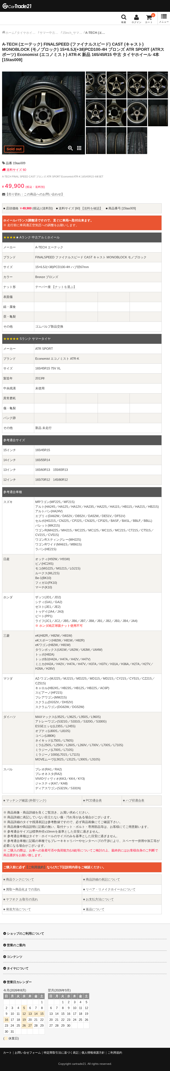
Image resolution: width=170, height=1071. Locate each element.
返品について (93, 909)
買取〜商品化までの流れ (21, 889)
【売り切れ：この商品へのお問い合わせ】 (34, 194)
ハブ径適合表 (133, 800)
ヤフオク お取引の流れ (20, 899)
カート (7, 1052)
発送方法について (17, 909)
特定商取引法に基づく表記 (61, 1052)
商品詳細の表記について (101, 879)
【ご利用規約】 (36, 867)
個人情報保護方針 (93, 1052)
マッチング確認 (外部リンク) (24, 800)
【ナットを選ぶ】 (64, 287)
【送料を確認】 (92, 208)
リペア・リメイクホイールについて (109, 889)
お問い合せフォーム (28, 1052)
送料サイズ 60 (16, 169)
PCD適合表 (92, 800)
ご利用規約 (115, 1052)
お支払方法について (98, 899)
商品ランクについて (18, 879)
